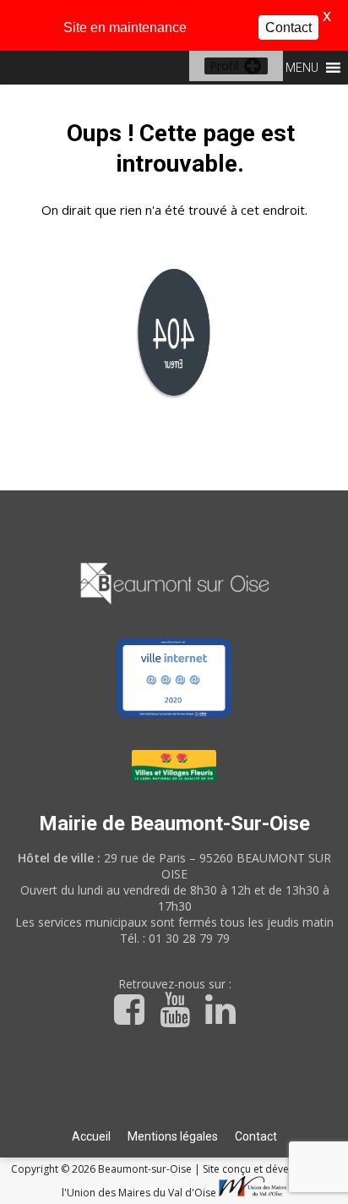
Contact (256, 1136)
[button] (223, 65)
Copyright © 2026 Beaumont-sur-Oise (102, 1169)
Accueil (91, 1136)
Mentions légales (173, 1136)
